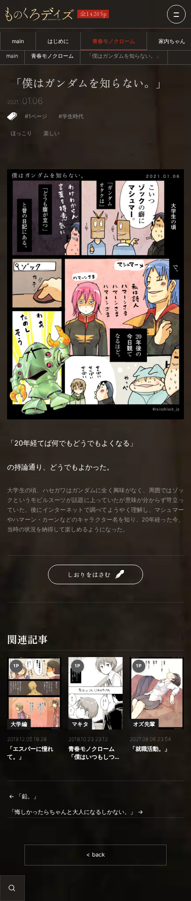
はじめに (58, 41)
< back (95, 854)
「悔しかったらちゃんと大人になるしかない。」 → (76, 812)
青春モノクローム (113, 41)
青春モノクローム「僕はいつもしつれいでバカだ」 (94, 753)
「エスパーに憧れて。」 (30, 753)
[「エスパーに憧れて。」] (34, 693)
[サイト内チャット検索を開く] (12, 888)
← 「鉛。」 (24, 796)
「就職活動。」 (150, 749)
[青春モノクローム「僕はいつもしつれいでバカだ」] (95, 693)
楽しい (52, 133)
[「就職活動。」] (157, 693)
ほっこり (21, 133)
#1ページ (36, 116)
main (18, 41)
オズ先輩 (144, 724)
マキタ (80, 724)
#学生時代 (71, 116)
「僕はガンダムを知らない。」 (88, 83)
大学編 (19, 724)
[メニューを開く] (176, 14)
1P (16, 665)
